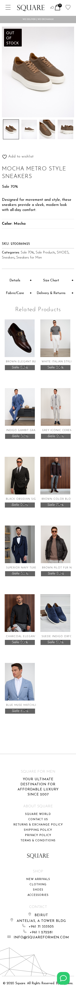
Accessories (38, 895)
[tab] (17, 280)
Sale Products (45, 252)
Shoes (38, 889)
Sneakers (8, 257)
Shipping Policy (38, 830)
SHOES (63, 252)
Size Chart (51, 280)
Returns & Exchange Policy (38, 824)
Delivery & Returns (51, 293)
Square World (38, 814)
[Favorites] (68, 7)
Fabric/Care (15, 293)
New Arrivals (38, 879)
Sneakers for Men (29, 257)
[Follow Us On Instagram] (63, 978)
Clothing (38, 884)
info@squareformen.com (41, 937)
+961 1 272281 (41, 932)
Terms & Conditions (38, 840)
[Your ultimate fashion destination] (31, 8)
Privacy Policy (38, 835)
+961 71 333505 (41, 926)
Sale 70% (27, 252)
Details (15, 280)
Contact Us (38, 819)
